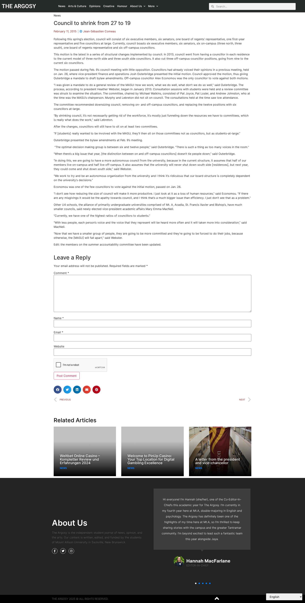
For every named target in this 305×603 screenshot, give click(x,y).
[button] (58, 390)
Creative (108, 6)
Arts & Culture (77, 6)
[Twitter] (63, 551)
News (61, 6)
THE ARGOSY (19, 6)
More (151, 6)
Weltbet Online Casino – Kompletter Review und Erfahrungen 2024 (80, 459)
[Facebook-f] (55, 551)
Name (59, 318)
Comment (61, 273)
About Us (136, 6)
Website (59, 346)
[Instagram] (71, 551)
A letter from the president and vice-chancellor (217, 461)
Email (58, 332)
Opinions (94, 6)
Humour (122, 6)
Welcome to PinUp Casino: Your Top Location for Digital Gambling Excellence (150, 459)
